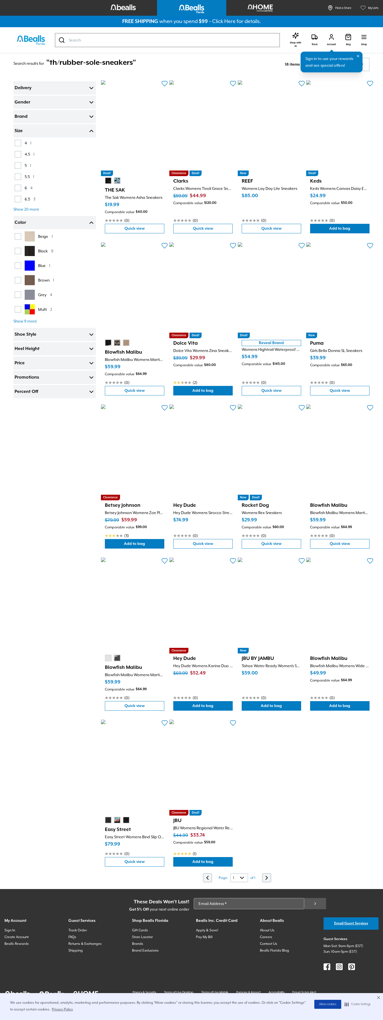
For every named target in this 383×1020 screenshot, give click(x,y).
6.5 (30, 199)
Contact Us (268, 944)
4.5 (29, 154)
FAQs (72, 937)
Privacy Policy (62, 1009)
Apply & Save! (207, 930)
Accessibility (277, 992)
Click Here (224, 21)
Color (20, 222)
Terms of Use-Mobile (215, 992)
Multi (45, 309)
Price (20, 363)
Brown (46, 280)
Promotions (27, 377)
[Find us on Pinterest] (351, 966)
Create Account (16, 937)
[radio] (108, 180)
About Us (267, 930)
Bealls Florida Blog (274, 950)
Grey (45, 294)
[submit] (315, 903)
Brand (21, 116)
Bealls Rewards (16, 944)
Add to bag (349, 229)
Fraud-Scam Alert (304, 992)
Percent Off (26, 391)
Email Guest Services (351, 923)
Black (45, 250)
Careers (266, 937)
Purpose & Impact (248, 992)
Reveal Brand (271, 343)
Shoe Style (25, 334)
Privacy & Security (144, 992)
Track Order (77, 930)
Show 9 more (25, 321)
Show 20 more (26, 209)
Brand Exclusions (145, 950)
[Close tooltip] (358, 56)
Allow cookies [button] (327, 1004)
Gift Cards (140, 930)
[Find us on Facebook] (327, 966)
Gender (22, 102)
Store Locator (142, 937)
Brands (137, 944)
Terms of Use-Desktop (178, 992)
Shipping (75, 950)
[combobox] (167, 40)
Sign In (9, 930)
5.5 (29, 176)
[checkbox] (18, 143)
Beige (45, 236)
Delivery (23, 88)
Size (19, 130)
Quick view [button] (144, 229)
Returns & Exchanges (85, 944)
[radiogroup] (113, 180)
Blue (44, 265)
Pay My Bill (204, 937)
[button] (357, 1004)
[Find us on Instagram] (339, 966)
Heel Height (27, 348)
